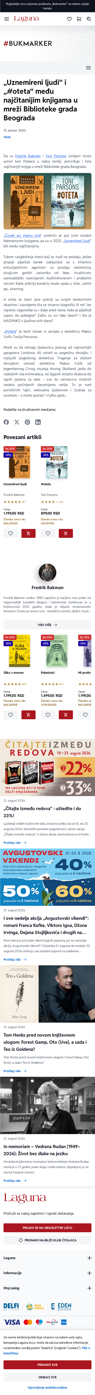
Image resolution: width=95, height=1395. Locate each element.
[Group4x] (39, 1322)
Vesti (7, 137)
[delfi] (11, 1306)
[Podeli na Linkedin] (38, 422)
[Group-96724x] (52, 1322)
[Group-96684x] (61, 1306)
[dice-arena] (35, 1306)
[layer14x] (63, 1322)
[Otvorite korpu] (79, 19)
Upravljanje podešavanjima (47, 1387)
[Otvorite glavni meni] (7, 19)
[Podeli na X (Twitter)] (16, 422)
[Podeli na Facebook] (6, 422)
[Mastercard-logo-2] (28, 1322)
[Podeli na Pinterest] (27, 422)
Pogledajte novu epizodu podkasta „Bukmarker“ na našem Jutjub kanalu (47, 6)
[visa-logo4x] (12, 1322)
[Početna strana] (27, 19)
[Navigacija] (47, 67)
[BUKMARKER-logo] (28, 43)
